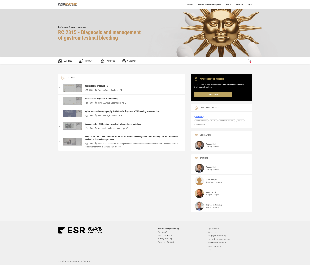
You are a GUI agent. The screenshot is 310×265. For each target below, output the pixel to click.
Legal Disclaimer (213, 229)
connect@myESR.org (165, 239)
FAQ (209, 250)
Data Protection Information (217, 243)
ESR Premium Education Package (219, 239)
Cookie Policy (212, 232)
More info (213, 94)
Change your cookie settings (217, 236)
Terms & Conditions (214, 246)
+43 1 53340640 (168, 242)
